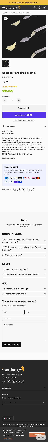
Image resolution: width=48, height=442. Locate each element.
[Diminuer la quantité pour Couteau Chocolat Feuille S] (4, 100)
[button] (35, 7)
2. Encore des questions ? (14, 294)
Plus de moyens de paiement (24, 120)
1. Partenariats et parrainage (15, 289)
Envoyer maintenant (13, 344)
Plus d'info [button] (8, 438)
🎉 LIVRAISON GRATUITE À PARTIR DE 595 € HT (24, 2)
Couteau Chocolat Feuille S (21, 13)
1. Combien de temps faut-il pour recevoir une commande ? (21, 240)
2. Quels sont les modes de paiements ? (20, 274)
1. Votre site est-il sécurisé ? (15, 269)
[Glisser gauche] (3, 2)
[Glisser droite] (44, 2)
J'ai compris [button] (37, 434)
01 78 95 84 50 (10, 377)
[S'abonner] (43, 403)
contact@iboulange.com (14, 374)
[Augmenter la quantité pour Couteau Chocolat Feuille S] (18, 100)
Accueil (5, 13)
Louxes (31, 426)
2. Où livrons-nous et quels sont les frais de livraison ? (22, 248)
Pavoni (10, 77)
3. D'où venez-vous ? (12, 255)
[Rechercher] (35, 7)
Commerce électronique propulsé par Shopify (30, 424)
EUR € (8, 418)
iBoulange (12, 424)
